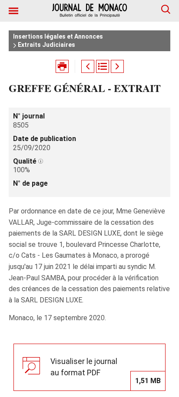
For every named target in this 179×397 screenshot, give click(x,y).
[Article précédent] (87, 66)
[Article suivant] (117, 66)
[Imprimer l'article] (62, 66)
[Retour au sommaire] (102, 66)
